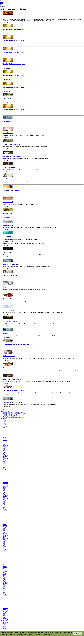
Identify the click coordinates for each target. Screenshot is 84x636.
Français (4, 629)
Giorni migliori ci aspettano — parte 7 (14, 29)
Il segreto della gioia (9, 298)
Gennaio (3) (5, 440)
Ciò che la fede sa (8, 225)
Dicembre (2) (5, 442)
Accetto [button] (77, 633)
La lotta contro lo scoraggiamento (13, 178)
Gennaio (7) (5, 546)
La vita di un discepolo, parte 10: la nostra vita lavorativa (13, 414)
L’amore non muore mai (10, 275)
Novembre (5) (5, 469)
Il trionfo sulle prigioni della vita (12, 310)
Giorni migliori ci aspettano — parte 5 (14, 52)
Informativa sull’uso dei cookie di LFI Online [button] (41, 634)
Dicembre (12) (5, 582)
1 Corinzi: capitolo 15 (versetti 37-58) (9, 416)
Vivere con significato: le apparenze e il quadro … (17, 344)
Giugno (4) (5, 461)
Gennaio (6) (5, 480)
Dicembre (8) (5, 593)
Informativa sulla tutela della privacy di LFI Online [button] (22, 634)
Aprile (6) (4, 578)
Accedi (1, 2)
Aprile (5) (4, 530)
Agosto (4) (5, 459)
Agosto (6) (5, 472)
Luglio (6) (4, 598)
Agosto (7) (5, 552)
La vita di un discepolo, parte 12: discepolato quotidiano (13, 412)
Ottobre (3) (5, 444)
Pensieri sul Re (7, 98)
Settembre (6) (5, 551)
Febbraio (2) (5, 425)
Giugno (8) (5, 554)
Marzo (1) (4, 451)
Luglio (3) (4, 433)
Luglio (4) (4, 473)
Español (4, 626)
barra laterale (3, 6)
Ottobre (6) (5, 550)
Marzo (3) (4, 517)
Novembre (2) (5, 429)
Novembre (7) (5, 549)
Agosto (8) (5, 597)
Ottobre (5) (5, 537)
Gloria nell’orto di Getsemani (11, 156)
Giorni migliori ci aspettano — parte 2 (14, 87)
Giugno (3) (5, 434)
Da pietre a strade (8, 202)
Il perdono (6, 333)
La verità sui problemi (9, 167)
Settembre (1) (5, 431)
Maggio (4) (5, 515)
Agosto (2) (5, 512)
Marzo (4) (4, 531)
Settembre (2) (5, 485)
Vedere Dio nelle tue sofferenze (12, 17)
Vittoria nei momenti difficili (11, 144)
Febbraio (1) (5, 505)
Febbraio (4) (5, 518)
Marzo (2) (4, 424)
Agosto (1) (5, 432)
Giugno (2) (5, 421)
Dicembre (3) (5, 428)
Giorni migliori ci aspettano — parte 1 (14, 109)
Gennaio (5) (5, 493)
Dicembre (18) (5, 573)
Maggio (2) (5, 449)
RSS (3, 624)
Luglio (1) (4, 420)
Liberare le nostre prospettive (11, 190)
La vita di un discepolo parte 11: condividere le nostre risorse (14, 413)
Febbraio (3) (5, 492)
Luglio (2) (4, 447)
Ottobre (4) (5, 470)
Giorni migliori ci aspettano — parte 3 (14, 75)
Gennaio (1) (5, 580)
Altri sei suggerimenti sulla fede (12, 379)
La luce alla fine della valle (11, 321)
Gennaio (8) (5, 571)
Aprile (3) (4, 423)
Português (4, 628)
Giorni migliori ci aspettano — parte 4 (14, 64)
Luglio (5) (4, 513)
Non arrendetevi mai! (9, 213)
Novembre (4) (5, 509)
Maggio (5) (5, 462)
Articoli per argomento (4, 620)
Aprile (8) (4, 476)
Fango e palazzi (7, 287)
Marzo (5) (4, 464)
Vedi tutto (2, 411)
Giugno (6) (5, 474)
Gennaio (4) (5, 466)
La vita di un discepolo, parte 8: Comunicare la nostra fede (13, 417)
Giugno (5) (5, 566)
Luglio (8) (4, 553)
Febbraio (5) (5, 465)
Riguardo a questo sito (7, 622)
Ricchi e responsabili (9, 356)
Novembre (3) (5, 496)
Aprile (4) (4, 463)
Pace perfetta (7, 121)
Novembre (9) (5, 483)
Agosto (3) (5, 446)
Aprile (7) (4, 543)
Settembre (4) (5, 525)
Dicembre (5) (5, 522)
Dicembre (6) (5, 468)
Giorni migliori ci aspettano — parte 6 (14, 40)
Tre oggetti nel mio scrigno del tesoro (14, 390)
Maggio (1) (5, 422)
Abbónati (4, 623)
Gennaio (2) (5, 426)
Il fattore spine (7, 367)
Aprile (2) (4, 437)
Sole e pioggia (7, 236)
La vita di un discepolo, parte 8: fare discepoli (11, 415)
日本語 (4, 627)
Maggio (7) (5, 555)
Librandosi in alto (8, 133)
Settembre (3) (5, 445)
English (4, 625)
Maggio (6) (5, 489)
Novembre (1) (5, 574)
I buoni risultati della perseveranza (13, 402)
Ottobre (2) (5, 430)
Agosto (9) (5, 611)
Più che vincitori (7, 252)
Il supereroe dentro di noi (10, 264)
